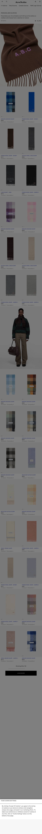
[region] (21, 816)
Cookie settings (21, 822)
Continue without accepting (20, 827)
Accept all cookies (21, 831)
